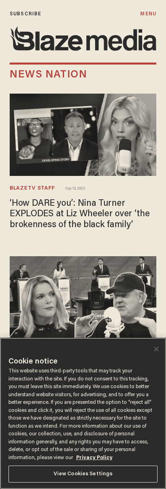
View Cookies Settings (83, 473)
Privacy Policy (94, 457)
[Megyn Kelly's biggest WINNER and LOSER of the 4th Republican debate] (83, 296)
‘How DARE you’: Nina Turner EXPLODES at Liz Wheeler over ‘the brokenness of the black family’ (80, 214)
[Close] (156, 349)
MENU (148, 14)
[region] (83, 413)
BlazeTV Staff (32, 188)
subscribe (25, 14)
